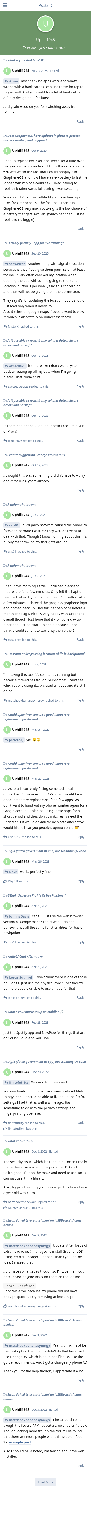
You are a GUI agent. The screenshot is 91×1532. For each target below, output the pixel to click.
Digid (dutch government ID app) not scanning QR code (46, 851)
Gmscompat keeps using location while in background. (46, 654)
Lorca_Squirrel (20, 977)
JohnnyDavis (19, 916)
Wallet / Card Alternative (25, 956)
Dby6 (13, 872)
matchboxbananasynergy (29, 1246)
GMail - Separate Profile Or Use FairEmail (36, 895)
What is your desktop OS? (25, 60)
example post (20, 1442)
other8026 (17, 366)
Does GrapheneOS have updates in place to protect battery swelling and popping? (42, 138)
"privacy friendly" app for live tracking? (35, 243)
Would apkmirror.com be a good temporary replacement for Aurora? (37, 717)
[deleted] (16, 740)
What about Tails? (20, 1141)
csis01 (14, 525)
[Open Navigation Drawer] (4, 5)
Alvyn (13, 81)
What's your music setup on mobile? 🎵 (35, 1012)
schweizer (17, 264)
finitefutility (18, 1082)
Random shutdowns (21, 504)
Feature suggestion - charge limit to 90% (36, 455)
